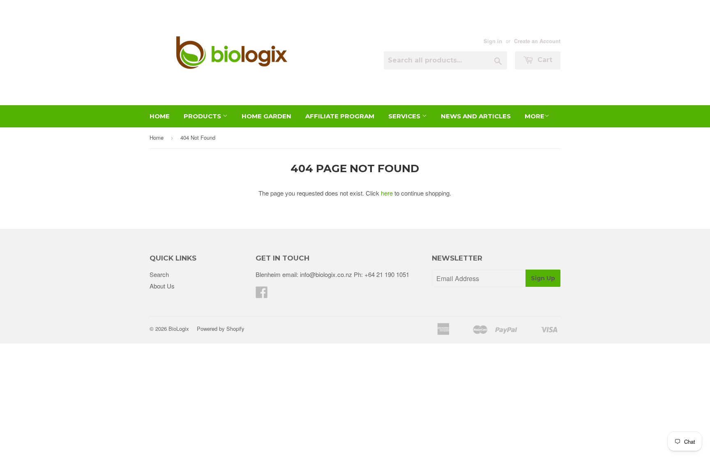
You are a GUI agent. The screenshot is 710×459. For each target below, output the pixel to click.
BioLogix (178, 328)
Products (203, 116)
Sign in (493, 41)
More (534, 116)
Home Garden (266, 116)
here (387, 193)
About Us (162, 285)
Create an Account (537, 41)
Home (160, 116)
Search (159, 274)
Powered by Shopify (220, 328)
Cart (543, 60)
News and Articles (476, 116)
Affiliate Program (339, 116)
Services (405, 116)
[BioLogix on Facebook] (262, 294)
